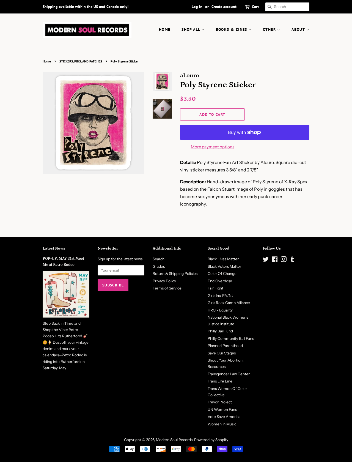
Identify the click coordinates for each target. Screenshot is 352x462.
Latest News (54, 248)
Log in (197, 6)
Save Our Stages (222, 353)
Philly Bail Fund (220, 331)
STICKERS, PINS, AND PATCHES (80, 61)
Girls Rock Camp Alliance (229, 302)
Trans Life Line (220, 381)
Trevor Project (220, 402)
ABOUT (299, 29)
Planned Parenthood (225, 345)
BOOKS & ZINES (232, 29)
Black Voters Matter (224, 266)
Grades (159, 266)
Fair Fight (215, 288)
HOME (164, 29)
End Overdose (220, 281)
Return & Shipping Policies (175, 273)
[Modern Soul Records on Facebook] (274, 260)
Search (158, 259)
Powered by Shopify (211, 440)
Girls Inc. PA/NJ (220, 295)
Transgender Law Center (229, 374)
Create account (224, 6)
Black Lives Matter (223, 259)
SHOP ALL (192, 29)
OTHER (270, 29)
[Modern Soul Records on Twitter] (266, 260)
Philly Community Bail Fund (231, 338)
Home (47, 61)
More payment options (212, 146)
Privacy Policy (164, 281)
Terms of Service (167, 288)
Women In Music (222, 424)
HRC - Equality (220, 310)
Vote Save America (224, 416)
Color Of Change (222, 273)
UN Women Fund (222, 409)
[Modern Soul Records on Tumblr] (292, 260)
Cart (255, 6)
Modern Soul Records (174, 440)
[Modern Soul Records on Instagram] (283, 260)
